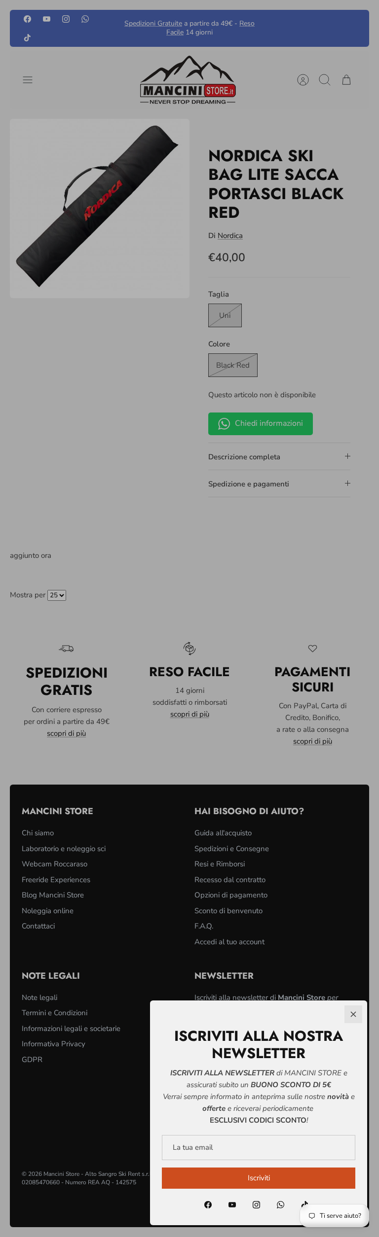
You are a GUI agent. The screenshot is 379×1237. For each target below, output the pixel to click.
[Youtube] (232, 1204)
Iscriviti (259, 1178)
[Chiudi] (353, 1014)
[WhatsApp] (280, 1204)
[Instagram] (256, 1204)
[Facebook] (208, 1204)
